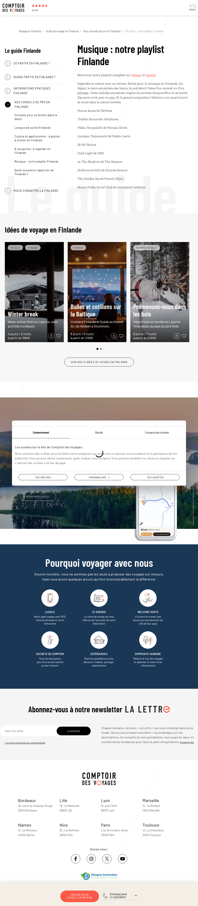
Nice (64, 824)
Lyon (105, 800)
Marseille (151, 800)
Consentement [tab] (41, 432)
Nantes (24, 824)
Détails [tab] (99, 432)
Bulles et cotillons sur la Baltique (97, 315)
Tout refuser (43, 477)
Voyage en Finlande (30, 31)
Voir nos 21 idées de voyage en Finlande (99, 362)
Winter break (33, 319)
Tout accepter (155, 477)
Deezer (137, 75)
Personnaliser (97, 477)
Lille (63, 800)
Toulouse (151, 824)
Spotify (151, 75)
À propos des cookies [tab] (157, 432)
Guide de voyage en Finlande (62, 31)
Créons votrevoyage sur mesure (80, 896)
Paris (105, 824)
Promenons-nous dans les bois (159, 315)
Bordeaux (27, 800)
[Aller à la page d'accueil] (15, 8)
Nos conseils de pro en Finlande (102, 31)
